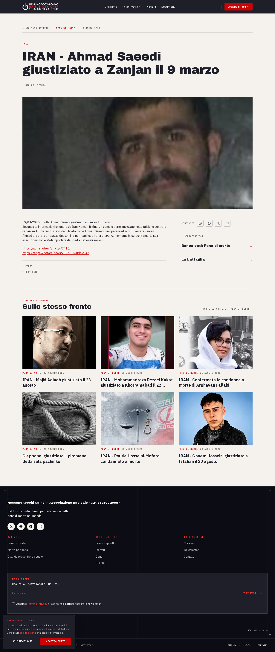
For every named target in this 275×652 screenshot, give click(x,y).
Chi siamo (111, 6)
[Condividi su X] (218, 223)
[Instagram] (40, 526)
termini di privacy (37, 604)
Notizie (151, 6)
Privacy (232, 645)
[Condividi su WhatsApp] (200, 223)
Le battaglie (130, 7)
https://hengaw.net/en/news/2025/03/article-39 (55, 253)
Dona (99, 556)
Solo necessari (23, 641)
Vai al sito (258, 630)
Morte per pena (17, 550)
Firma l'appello (106, 543)
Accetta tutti (55, 641)
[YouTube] (21, 526)
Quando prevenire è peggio (25, 556)
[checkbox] (13, 603)
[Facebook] (30, 526)
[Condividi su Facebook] (209, 223)
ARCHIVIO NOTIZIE (35, 28)
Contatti (189, 556)
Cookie (247, 645)
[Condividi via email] (227, 223)
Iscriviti (100, 550)
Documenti (168, 6)
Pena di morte (16, 543)
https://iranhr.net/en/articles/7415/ (46, 248)
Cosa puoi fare (236, 6)
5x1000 (101, 563)
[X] (11, 526)
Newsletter (191, 550)
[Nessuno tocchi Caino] (40, 6)
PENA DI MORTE (65, 28)
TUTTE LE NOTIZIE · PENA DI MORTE (228, 309)
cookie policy (27, 632)
